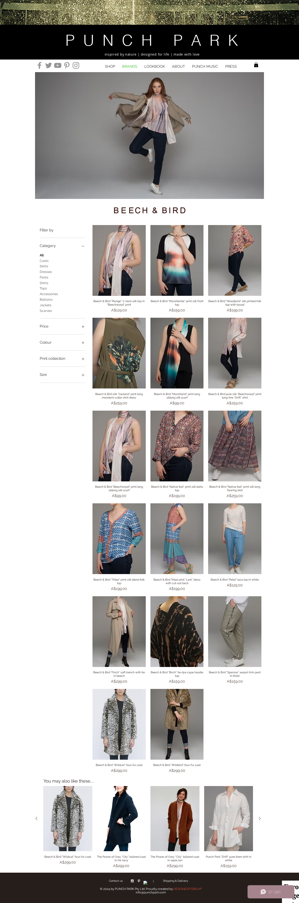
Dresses (46, 272)
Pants (44, 277)
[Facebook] (39, 65)
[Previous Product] (36, 818)
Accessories (49, 294)
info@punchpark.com (151, 892)
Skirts (44, 266)
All (42, 255)
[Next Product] (260, 818)
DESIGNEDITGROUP (188, 889)
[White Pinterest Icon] (139, 881)
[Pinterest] (66, 65)
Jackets (45, 305)
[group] (148, 827)
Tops (43, 288)
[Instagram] (75, 65)
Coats (44, 261)
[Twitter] (48, 65)
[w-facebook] (145, 883)
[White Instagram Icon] (132, 881)
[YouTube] (57, 65)
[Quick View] (119, 260)
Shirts (44, 283)
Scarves (46, 311)
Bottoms (46, 299)
